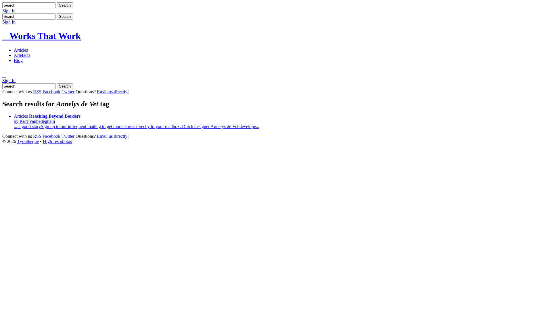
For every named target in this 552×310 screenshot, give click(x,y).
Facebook (51, 91)
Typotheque (28, 141)
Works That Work (41, 36)
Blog (18, 60)
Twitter (68, 91)
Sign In (9, 10)
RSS (37, 91)
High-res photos (57, 141)
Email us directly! (113, 91)
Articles (21, 50)
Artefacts (22, 55)
